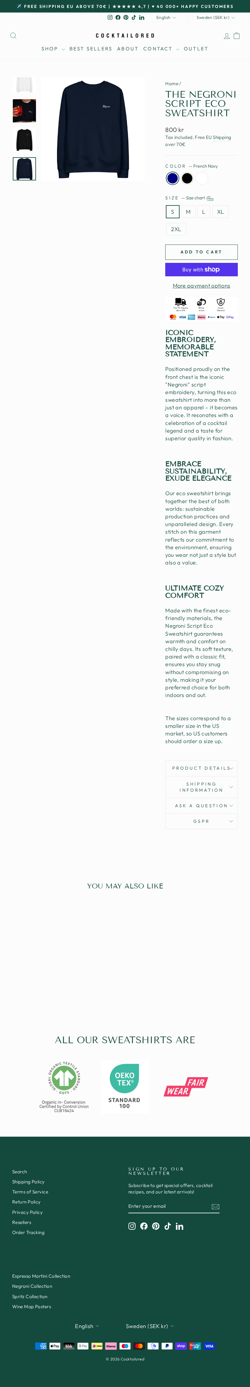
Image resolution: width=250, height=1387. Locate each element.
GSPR (201, 821)
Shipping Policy (28, 1182)
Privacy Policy (27, 1212)
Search (19, 1172)
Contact (159, 48)
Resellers (21, 1222)
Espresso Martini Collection (41, 1276)
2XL (176, 229)
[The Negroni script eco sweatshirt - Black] (38, 992)
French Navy (172, 178)
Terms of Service (30, 1192)
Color (191, 166)
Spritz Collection (30, 1296)
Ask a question (201, 805)
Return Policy (26, 1202)
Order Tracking (28, 1232)
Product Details (201, 768)
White (202, 178)
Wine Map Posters (31, 1306)
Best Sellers (91, 48)
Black (187, 178)
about (128, 48)
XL (220, 211)
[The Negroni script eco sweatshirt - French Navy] (30, 992)
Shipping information (201, 787)
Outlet (196, 48)
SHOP (50, 48)
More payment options (201, 285)
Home (171, 83)
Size (185, 198)
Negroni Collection (32, 1286)
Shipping (222, 137)
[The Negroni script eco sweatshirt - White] (46, 992)
